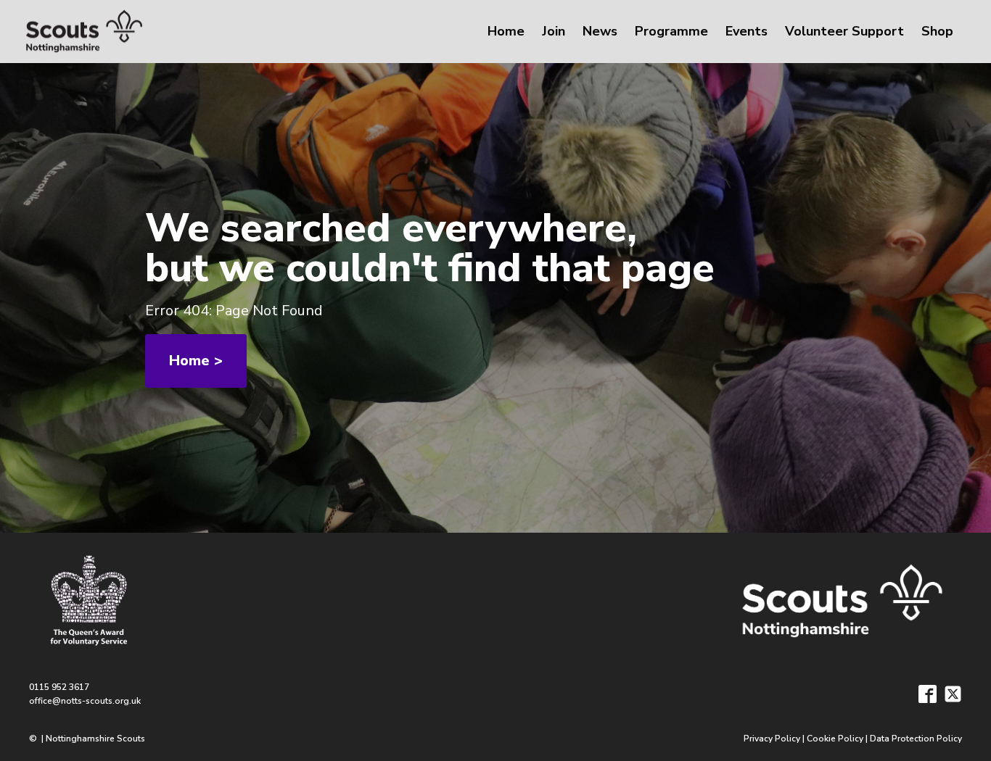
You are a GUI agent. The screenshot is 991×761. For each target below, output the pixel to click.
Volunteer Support (844, 31)
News (600, 31)
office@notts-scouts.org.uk (85, 701)
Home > (196, 360)
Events (746, 31)
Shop (937, 31)
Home (506, 31)
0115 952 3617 (59, 687)
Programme (671, 31)
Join (553, 31)
